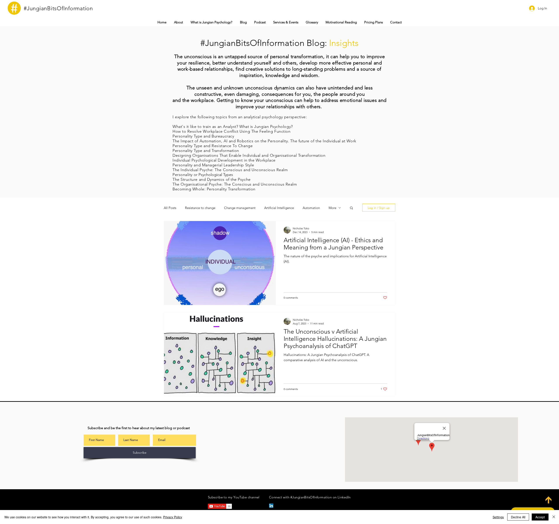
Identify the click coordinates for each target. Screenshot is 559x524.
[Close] (553, 517)
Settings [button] (498, 517)
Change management (239, 208)
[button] (285, 22)
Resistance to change (200, 208)
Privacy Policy (172, 517)
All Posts (170, 208)
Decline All (518, 517)
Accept (540, 517)
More (332, 208)
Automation (311, 208)
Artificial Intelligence (279, 208)
